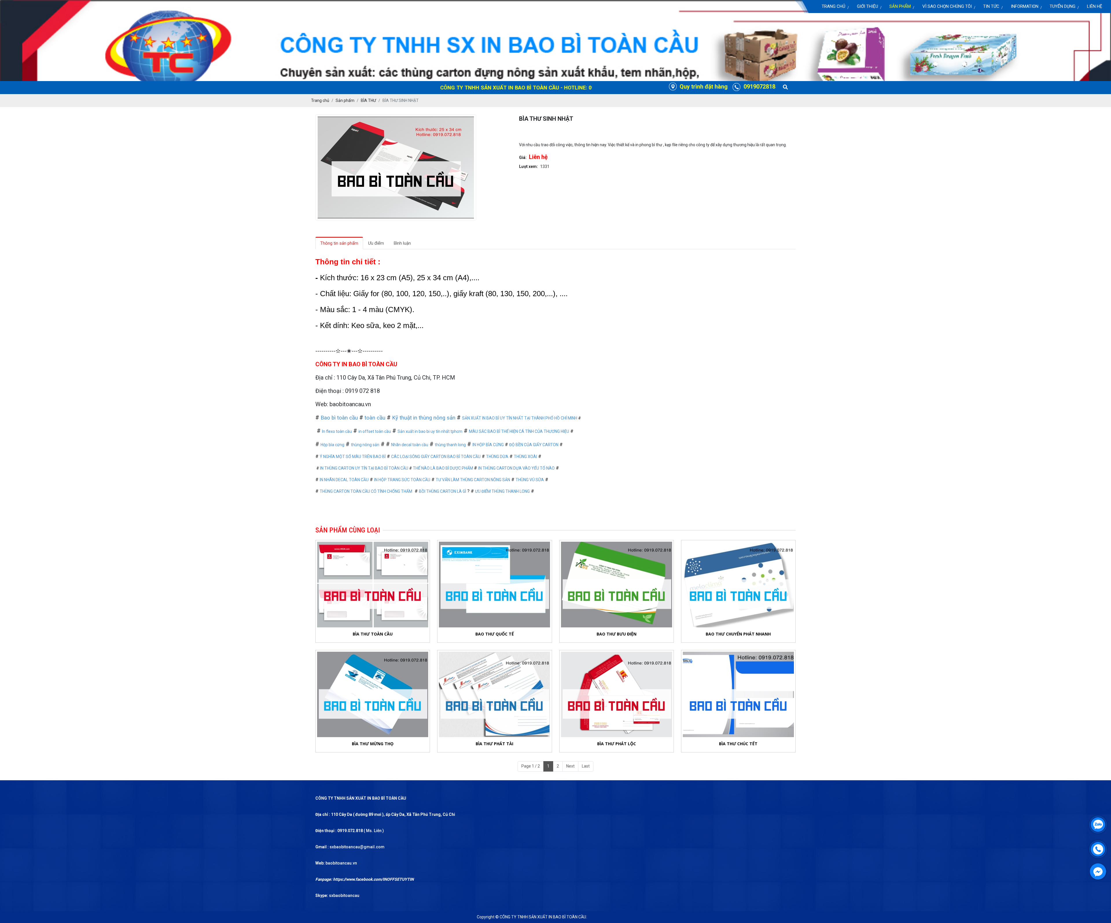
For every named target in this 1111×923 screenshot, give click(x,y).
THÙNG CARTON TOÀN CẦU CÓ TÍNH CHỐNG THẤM (366, 491)
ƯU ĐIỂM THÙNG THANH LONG (502, 491)
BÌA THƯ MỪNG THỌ (372, 743)
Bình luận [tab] (402, 243)
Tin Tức (991, 6)
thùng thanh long (450, 444)
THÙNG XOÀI (525, 456)
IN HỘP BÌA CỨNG (488, 444)
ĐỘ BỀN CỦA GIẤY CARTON (533, 444)
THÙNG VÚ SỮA (530, 479)
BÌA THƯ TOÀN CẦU (373, 634)
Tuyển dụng (1062, 6)
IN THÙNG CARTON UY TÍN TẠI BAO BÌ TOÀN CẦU (364, 468)
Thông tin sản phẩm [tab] (339, 243)
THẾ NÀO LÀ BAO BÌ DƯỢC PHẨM (443, 468)
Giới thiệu (867, 6)
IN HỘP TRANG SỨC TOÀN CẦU (402, 479)
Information (1024, 6)
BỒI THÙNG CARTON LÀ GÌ (442, 491)
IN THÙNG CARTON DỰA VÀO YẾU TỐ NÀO (516, 468)
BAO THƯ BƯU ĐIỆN (617, 634)
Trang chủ (833, 6)
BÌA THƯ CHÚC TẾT (738, 743)
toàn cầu (375, 418)
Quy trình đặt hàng (704, 86)
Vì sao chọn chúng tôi (947, 6)
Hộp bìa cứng (332, 444)
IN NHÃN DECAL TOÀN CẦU (344, 479)
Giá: (523, 157)
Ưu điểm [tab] (376, 243)
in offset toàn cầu (374, 431)
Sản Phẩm (900, 6)
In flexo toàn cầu (337, 431)
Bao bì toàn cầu (339, 418)
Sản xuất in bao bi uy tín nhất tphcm (430, 431)
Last (586, 766)
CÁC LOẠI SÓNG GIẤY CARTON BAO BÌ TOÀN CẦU (436, 456)
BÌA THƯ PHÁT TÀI (494, 743)
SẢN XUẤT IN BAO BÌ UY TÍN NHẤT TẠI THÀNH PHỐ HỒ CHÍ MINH (519, 418)
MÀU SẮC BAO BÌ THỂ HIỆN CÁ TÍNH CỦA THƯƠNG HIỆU (519, 431)
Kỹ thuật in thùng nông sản (423, 418)
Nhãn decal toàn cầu (409, 444)
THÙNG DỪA (497, 456)
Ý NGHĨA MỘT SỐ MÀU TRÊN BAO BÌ (353, 456)
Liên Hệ (1094, 6)
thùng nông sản (365, 444)
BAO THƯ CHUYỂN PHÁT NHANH (738, 634)
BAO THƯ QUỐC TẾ (494, 634)
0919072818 (759, 86)
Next (570, 766)
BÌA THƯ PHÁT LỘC (616, 743)
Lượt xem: (528, 166)
